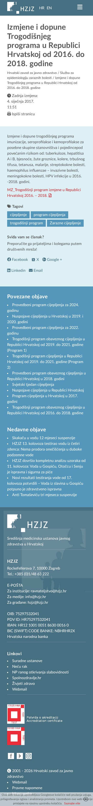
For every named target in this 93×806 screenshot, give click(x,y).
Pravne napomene (27, 788)
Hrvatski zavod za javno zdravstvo (32, 73)
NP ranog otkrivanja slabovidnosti (40, 672)
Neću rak (19, 666)
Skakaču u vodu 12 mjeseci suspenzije (43, 438)
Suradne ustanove (27, 661)
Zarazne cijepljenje (65, 223)
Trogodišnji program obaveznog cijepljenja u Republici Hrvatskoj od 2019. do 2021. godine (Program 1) (46, 344)
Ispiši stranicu (23, 114)
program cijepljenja (49, 215)
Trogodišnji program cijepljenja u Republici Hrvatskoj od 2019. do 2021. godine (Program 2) (45, 361)
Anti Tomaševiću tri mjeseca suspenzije (44, 495)
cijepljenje (18, 215)
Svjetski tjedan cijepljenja (33, 385)
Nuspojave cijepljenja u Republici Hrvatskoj (48, 390)
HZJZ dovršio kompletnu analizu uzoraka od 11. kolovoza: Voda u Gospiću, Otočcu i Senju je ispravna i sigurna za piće (46, 466)
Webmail (19, 782)
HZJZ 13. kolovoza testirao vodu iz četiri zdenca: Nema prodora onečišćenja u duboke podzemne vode (44, 449)
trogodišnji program (26, 223)
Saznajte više (72, 803)
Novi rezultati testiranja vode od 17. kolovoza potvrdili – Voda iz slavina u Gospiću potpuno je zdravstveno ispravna (45, 483)
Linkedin (18, 270)
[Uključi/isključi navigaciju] (80, 7)
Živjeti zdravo (23, 684)
